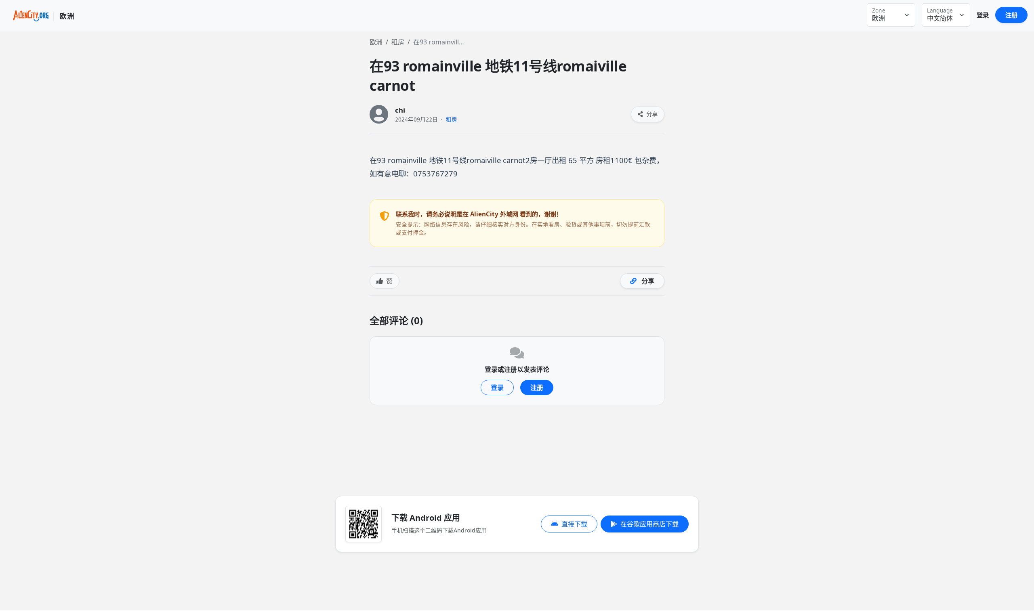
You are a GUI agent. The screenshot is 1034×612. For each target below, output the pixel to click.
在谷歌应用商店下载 (649, 524)
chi (400, 110)
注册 (1011, 15)
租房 (397, 42)
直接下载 (574, 524)
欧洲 (376, 42)
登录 (983, 15)
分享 (651, 114)
